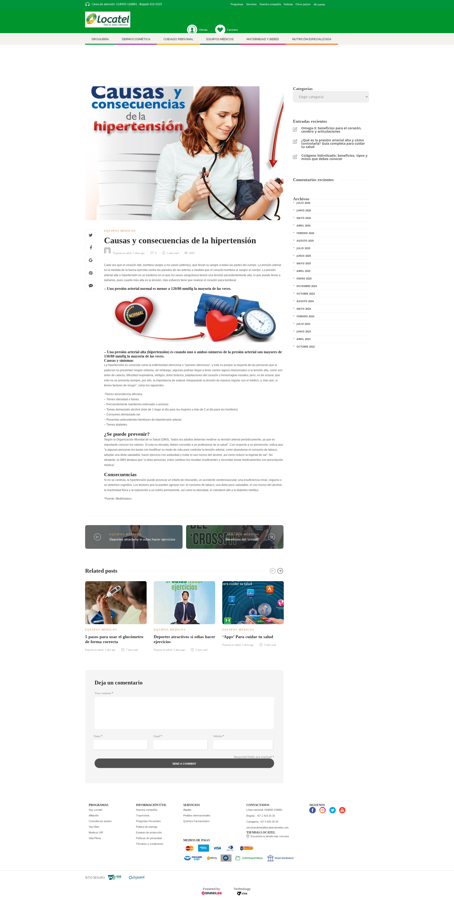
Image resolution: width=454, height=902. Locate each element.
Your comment (104, 693)
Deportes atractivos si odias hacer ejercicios (142, 539)
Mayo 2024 (304, 308)
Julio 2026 (303, 202)
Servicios (251, 4)
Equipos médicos (220, 39)
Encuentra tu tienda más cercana (270, 836)
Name (98, 736)
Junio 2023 (304, 331)
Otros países (303, 4)
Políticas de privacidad (149, 838)
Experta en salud (122, 253)
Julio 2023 (303, 323)
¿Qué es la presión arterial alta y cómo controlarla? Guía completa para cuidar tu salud (333, 143)
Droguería (100, 39)
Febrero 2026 (305, 233)
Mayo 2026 (304, 218)
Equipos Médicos (120, 230)
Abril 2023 (303, 339)
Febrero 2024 (305, 316)
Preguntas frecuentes (148, 821)
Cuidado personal (178, 39)
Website (218, 736)
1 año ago (110, 649)
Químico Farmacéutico (196, 821)
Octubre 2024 (306, 293)
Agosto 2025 (305, 240)
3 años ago (139, 253)
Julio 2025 (303, 248)
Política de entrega (146, 826)
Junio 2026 (304, 210)
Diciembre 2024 (307, 286)
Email (157, 736)
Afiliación (94, 815)
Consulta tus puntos (100, 821)
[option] (116, 615)
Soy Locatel (95, 809)
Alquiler (187, 809)
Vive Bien (94, 826)
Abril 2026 (303, 225)
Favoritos (232, 29)
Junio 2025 (304, 255)
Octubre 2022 (306, 346)
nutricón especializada (312, 39)
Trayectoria (142, 815)
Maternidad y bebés (263, 39)
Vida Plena (95, 838)
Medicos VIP (96, 832)
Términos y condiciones (149, 843)
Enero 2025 (304, 278)
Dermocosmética (136, 39)
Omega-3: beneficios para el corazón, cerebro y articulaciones (331, 129)
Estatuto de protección (149, 832)
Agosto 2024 (305, 301)
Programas (237, 4)
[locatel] (107, 20)
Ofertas (203, 29)
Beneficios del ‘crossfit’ (242, 539)
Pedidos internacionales (196, 815)
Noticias (288, 4)
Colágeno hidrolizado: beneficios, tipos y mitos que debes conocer (334, 157)
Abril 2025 (303, 271)
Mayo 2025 (304, 263)
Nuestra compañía (270, 4)
